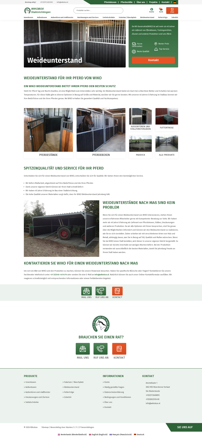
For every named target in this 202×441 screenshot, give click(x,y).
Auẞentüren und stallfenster (62, 17)
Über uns (108, 402)
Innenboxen (28, 17)
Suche (119, 10)
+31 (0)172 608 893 (46, 2)
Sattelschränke (109, 17)
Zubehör (174, 17)
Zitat (172, 12)
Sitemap (45, 427)
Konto (151, 12)
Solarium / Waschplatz (127, 17)
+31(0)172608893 (153, 395)
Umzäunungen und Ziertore (88, 17)
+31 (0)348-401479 (58, 274)
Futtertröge (163, 17)
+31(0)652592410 (152, 399)
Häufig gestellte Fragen (114, 387)
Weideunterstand (147, 17)
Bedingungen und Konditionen (117, 397)
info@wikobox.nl (62, 2)
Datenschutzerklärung (114, 392)
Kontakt (153, 60)
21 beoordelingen (86, 427)
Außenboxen (42, 17)
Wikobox (34, 427)
